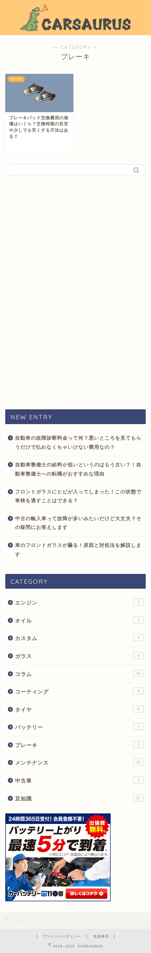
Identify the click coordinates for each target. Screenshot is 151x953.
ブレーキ (77, 745)
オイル (77, 620)
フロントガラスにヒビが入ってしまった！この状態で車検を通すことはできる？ (78, 496)
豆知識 (77, 798)
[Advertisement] (75, 292)
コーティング (77, 692)
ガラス (77, 656)
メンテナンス (77, 763)
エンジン (77, 603)
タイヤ (77, 709)
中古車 (77, 780)
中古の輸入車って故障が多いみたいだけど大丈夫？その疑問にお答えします (78, 523)
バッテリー (77, 727)
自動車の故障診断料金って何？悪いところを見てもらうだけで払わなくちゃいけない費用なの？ (78, 442)
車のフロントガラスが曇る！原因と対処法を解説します (78, 550)
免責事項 (101, 936)
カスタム (77, 638)
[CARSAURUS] (75, 29)
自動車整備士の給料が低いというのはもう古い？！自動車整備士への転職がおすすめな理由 (78, 469)
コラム (77, 674)
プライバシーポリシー (61, 936)
